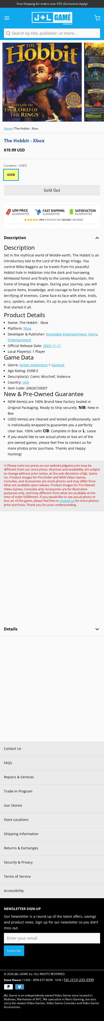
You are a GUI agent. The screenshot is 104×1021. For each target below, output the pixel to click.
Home (8, 128)
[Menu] (9, 18)
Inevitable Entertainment (66, 334)
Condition (15, 166)
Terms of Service (17, 876)
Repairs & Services (19, 777)
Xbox (27, 328)
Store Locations (16, 819)
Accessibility (14, 890)
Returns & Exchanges (21, 848)
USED (11, 175)
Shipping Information (21, 833)
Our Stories (13, 805)
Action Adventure (34, 365)
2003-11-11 (52, 345)
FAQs (8, 762)
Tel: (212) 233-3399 (79, 979)
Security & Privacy (18, 862)
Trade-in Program (18, 791)
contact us (66, 500)
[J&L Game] (52, 18)
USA (25, 382)
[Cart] (95, 18)
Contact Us (12, 748)
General (58, 365)
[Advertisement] (52, 569)
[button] (52, 190)
